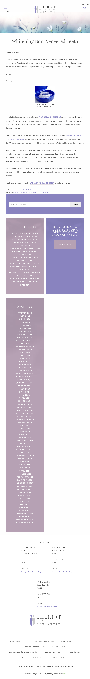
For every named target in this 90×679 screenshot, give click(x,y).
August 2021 (25, 495)
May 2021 (25, 504)
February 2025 (25, 368)
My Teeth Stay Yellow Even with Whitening (25, 274)
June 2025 (24, 355)
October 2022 (25, 453)
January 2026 (25, 334)
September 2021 (25, 492)
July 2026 (25, 316)
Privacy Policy (39, 657)
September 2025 (25, 346)
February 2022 (25, 477)
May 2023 (25, 431)
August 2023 (25, 422)
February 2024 (25, 404)
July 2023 (25, 425)
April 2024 (25, 398)
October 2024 (25, 380)
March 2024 (25, 401)
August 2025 (25, 349)
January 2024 (25, 407)
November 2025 (25, 340)
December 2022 (25, 447)
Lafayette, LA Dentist (42, 183)
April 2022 (25, 471)
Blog (24, 657)
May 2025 (25, 358)
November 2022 (25, 450)
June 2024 (24, 392)
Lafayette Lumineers (53, 652)
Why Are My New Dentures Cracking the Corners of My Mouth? (24, 251)
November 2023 (25, 413)
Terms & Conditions (60, 657)
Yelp (39, 572)
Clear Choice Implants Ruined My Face (25, 259)
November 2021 (24, 486)
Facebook (32, 572)
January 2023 (24, 444)
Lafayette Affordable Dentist (42, 641)
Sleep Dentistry (75, 652)
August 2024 (25, 386)
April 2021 (25, 507)
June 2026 (24, 319)
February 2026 (25, 331)
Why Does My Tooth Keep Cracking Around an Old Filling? (25, 267)
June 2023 (24, 428)
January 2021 (25, 516)
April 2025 (25, 362)
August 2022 (25, 459)
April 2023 (25, 434)
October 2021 (25, 489)
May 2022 (25, 468)
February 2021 (25, 513)
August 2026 (25, 313)
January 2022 (24, 480)
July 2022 (25, 462)
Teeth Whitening (22, 190)
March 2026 (25, 328)
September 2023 (25, 419)
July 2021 (25, 498)
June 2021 (25, 501)
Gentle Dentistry (59, 647)
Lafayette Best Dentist (70, 641)
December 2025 (25, 337)
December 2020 (25, 519)
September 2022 (25, 456)
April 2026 (25, 325)
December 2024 (25, 374)
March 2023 (24, 437)
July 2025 (25, 352)
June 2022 (24, 465)
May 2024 (25, 395)
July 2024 (25, 389)
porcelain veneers (50, 117)
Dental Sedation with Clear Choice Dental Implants (25, 242)
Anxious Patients (17, 641)
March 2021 (25, 510)
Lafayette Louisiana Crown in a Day (23, 652)
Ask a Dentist (65, 245)
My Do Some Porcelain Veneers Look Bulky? (25, 234)
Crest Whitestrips (23, 192)
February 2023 (25, 441)
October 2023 (25, 416)
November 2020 (25, 523)
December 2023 (25, 410)
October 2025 (25, 343)
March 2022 (24, 474)
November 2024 (25, 377)
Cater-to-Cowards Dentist (34, 647)
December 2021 (25, 483)
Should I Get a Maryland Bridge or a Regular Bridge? (25, 282)
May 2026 (25, 322)
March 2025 (24, 365)
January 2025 (24, 371)
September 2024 (25, 383)
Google (24, 572)
